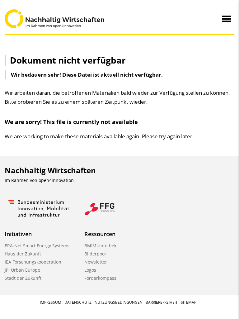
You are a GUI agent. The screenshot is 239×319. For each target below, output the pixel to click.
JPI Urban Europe (22, 270)
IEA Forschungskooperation (33, 262)
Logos (90, 270)
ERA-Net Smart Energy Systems (37, 246)
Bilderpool (95, 254)
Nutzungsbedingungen (119, 302)
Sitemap (188, 302)
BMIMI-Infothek (100, 246)
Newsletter (95, 262)
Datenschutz (77, 302)
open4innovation (56, 180)
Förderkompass (100, 278)
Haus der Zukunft (23, 254)
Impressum (50, 302)
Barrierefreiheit (162, 302)
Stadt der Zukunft (23, 278)
